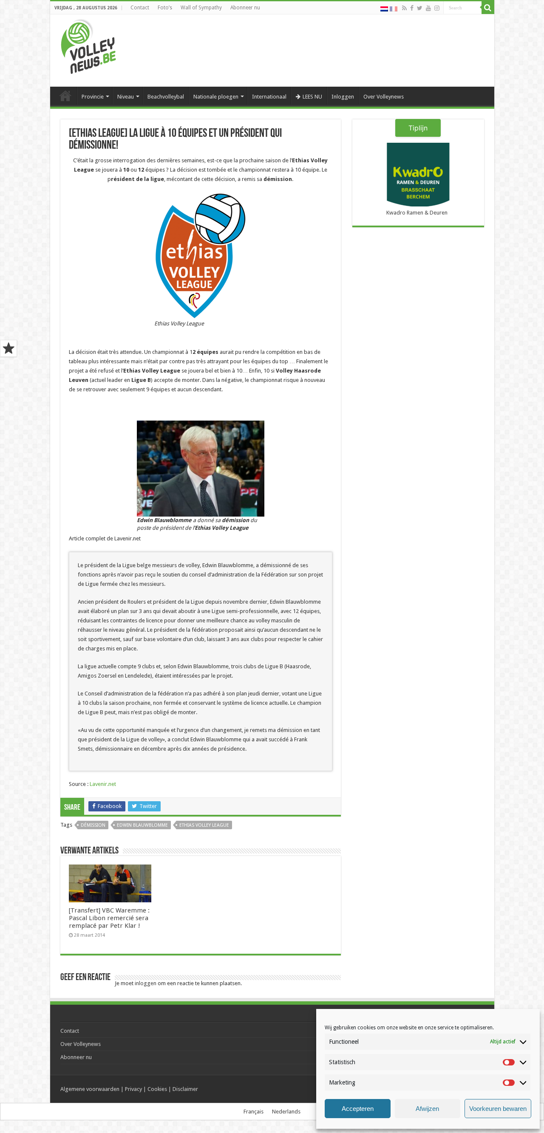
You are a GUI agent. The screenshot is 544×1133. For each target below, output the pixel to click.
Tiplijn (418, 128)
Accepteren (358, 1108)
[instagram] (437, 8)
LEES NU (312, 96)
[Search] (488, 7)
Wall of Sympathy (201, 8)
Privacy (133, 1089)
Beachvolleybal (165, 96)
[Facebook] (411, 8)
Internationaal (269, 96)
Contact (139, 8)
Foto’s (165, 8)
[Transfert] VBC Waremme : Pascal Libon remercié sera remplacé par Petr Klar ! (109, 918)
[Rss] (404, 8)
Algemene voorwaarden (89, 1089)
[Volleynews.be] (89, 44)
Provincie (93, 96)
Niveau (125, 96)
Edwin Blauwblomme (142, 825)
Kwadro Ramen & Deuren (417, 212)
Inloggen (343, 96)
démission (93, 825)
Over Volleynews (383, 96)
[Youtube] (428, 8)
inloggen (145, 983)
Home (65, 96)
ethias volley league (204, 825)
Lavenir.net (103, 784)
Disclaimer (185, 1089)
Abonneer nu (245, 8)
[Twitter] (419, 8)
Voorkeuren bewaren (498, 1108)
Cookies (157, 1089)
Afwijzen (427, 1108)
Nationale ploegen (215, 96)
